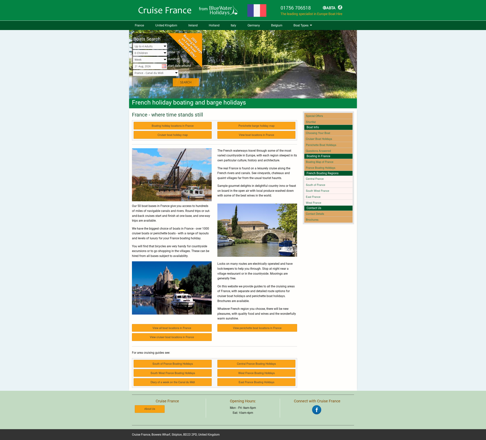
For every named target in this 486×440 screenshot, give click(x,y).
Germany (254, 25)
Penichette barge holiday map (256, 126)
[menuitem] (139, 25)
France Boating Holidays (320, 168)
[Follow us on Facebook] (316, 409)
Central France (315, 179)
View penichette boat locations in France (257, 328)
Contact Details (315, 214)
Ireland (193, 25)
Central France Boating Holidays (256, 363)
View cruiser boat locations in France (172, 337)
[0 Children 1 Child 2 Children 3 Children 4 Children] (150, 53)
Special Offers (314, 116)
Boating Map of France (319, 162)
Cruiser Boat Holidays (319, 139)
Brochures (312, 219)
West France (313, 203)
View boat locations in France (256, 135)
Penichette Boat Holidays (321, 145)
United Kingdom (166, 25)
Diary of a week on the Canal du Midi (173, 382)
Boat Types (300, 25)
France (139, 25)
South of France (315, 185)
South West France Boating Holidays (173, 373)
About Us (149, 409)
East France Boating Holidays (256, 382)
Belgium (276, 25)
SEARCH (186, 82)
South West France (317, 191)
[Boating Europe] (243, 10)
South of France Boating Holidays (172, 363)
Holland (214, 25)
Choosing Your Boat (318, 133)
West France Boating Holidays (256, 373)
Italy (233, 25)
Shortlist (311, 122)
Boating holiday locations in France (173, 126)
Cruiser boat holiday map (173, 135)
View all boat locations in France (171, 328)
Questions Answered (318, 151)
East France (313, 197)
